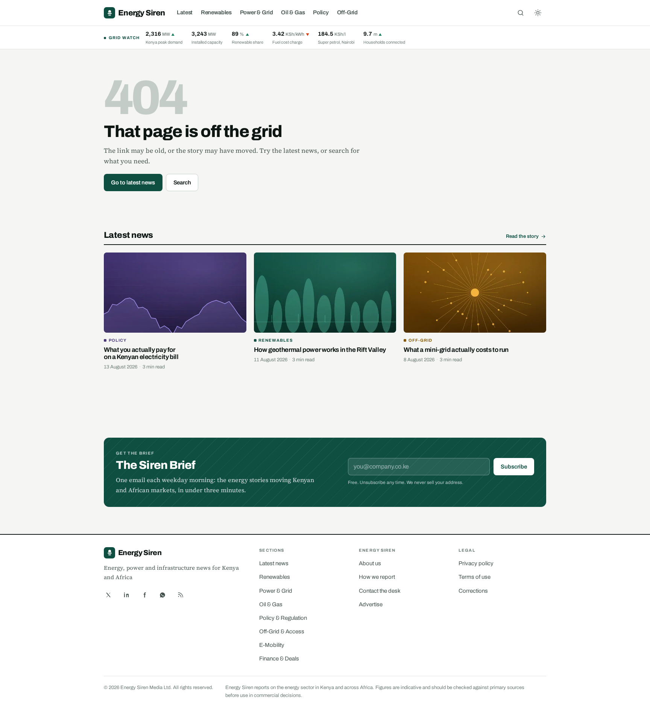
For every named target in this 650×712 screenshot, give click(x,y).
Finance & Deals (279, 659)
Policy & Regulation (283, 618)
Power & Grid (256, 12)
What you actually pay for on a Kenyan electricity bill (141, 353)
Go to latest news (133, 183)
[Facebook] (144, 595)
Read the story (522, 236)
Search (182, 183)
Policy (321, 12)
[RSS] (180, 595)
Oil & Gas (293, 12)
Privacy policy (476, 563)
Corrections (473, 591)
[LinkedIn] (126, 595)
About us (370, 563)
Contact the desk (380, 591)
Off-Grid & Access (281, 631)
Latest (185, 12)
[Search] (520, 13)
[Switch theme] (538, 13)
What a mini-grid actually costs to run (456, 349)
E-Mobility (271, 645)
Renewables (216, 12)
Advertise (371, 604)
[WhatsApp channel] (162, 595)
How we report (377, 577)
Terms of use (475, 577)
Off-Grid (347, 12)
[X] (108, 595)
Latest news (274, 563)
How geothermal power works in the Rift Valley (320, 349)
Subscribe (514, 467)
